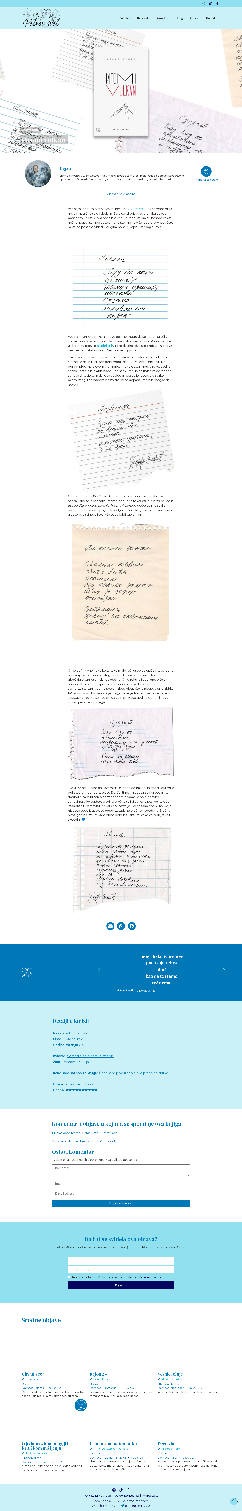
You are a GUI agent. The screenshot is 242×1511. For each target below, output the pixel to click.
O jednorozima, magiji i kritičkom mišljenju (45, 1446)
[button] (110, 926)
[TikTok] (210, 3)
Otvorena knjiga (168, 1384)
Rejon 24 (98, 1374)
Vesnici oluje (170, 1374)
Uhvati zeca (33, 1374)
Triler (174, 1457)
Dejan (65, 168)
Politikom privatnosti (150, 1277)
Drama (39, 1388)
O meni (194, 18)
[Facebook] (217, 3)
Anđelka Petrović (36, 1453)
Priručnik (40, 1462)
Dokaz (94, 1384)
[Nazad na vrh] (234, 1501)
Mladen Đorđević (172, 1379)
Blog (180, 18)
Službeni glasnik (32, 1458)
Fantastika (109, 1388)
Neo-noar (177, 1388)
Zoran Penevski (119, 1448)
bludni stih (105, 345)
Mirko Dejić (100, 1448)
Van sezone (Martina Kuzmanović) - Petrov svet (83, 1141)
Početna (125, 18)
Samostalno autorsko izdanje (90, 1056)
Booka (26, 1384)
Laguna (95, 1453)
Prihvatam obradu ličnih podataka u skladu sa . (118, 1277)
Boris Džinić (101, 1379)
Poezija (83, 1062)
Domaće (69, 1062)
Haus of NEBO (139, 1505)
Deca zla (166, 1444)
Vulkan (162, 1453)
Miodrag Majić (170, 1448)
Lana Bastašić (34, 1379)
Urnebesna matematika (113, 1444)
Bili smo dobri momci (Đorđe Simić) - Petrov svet (84, 1133)
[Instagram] (203, 3)
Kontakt (211, 18)
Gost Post (163, 18)
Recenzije (143, 18)
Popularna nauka (114, 1457)
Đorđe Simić (30, 129)
